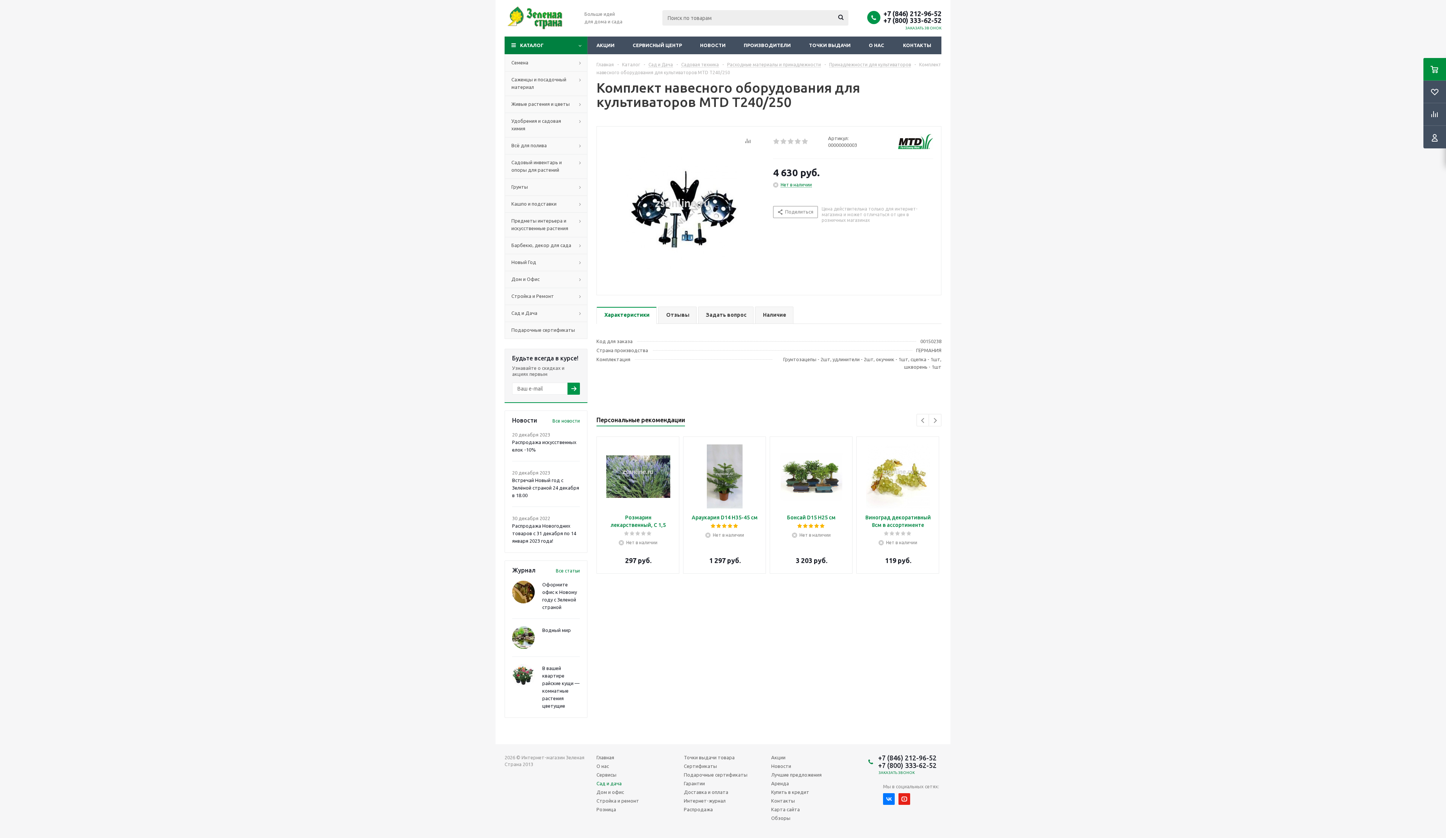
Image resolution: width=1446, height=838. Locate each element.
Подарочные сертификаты (715, 774)
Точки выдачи (830, 45)
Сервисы (606, 774)
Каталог (532, 45)
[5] (805, 142)
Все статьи (568, 570)
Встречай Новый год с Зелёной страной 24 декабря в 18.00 (545, 488)
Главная (605, 757)
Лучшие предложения (796, 774)
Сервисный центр (657, 45)
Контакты (917, 45)
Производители (767, 45)
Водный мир (556, 630)
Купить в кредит (790, 792)
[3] (791, 142)
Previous (923, 420)
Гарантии (694, 783)
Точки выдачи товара (709, 757)
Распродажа (698, 809)
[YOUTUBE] (904, 799)
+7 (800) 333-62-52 (912, 20)
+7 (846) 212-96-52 (912, 13)
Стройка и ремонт (617, 800)
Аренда (780, 783)
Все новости (566, 420)
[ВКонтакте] (889, 799)
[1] (776, 142)
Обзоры (780, 818)
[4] (798, 142)
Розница (606, 809)
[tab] (626, 315)
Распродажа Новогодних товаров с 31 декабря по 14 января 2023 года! (544, 533)
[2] (783, 142)
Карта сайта (785, 809)
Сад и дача (609, 783)
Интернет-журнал (705, 800)
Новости (713, 45)
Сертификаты (700, 766)
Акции (605, 45)
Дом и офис (610, 792)
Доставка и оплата (706, 792)
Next (935, 420)
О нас (876, 45)
